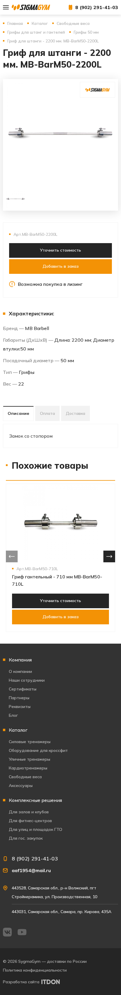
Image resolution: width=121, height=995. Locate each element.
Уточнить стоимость (60, 250)
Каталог (18, 730)
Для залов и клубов (29, 811)
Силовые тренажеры (30, 741)
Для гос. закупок (26, 838)
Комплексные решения (35, 800)
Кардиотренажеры (28, 768)
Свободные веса (25, 776)
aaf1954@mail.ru (31, 870)
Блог (13, 715)
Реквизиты (20, 706)
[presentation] (12, 556)
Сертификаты (22, 689)
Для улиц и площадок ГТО (35, 829)
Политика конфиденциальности (35, 970)
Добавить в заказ (61, 266)
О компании (20, 671)
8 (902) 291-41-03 (96, 7)
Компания (20, 660)
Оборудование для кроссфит (38, 750)
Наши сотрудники (27, 680)
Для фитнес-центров (30, 820)
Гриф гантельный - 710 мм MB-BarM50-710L (57, 580)
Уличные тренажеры (29, 759)
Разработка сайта (21, 981)
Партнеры (19, 697)
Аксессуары (21, 785)
